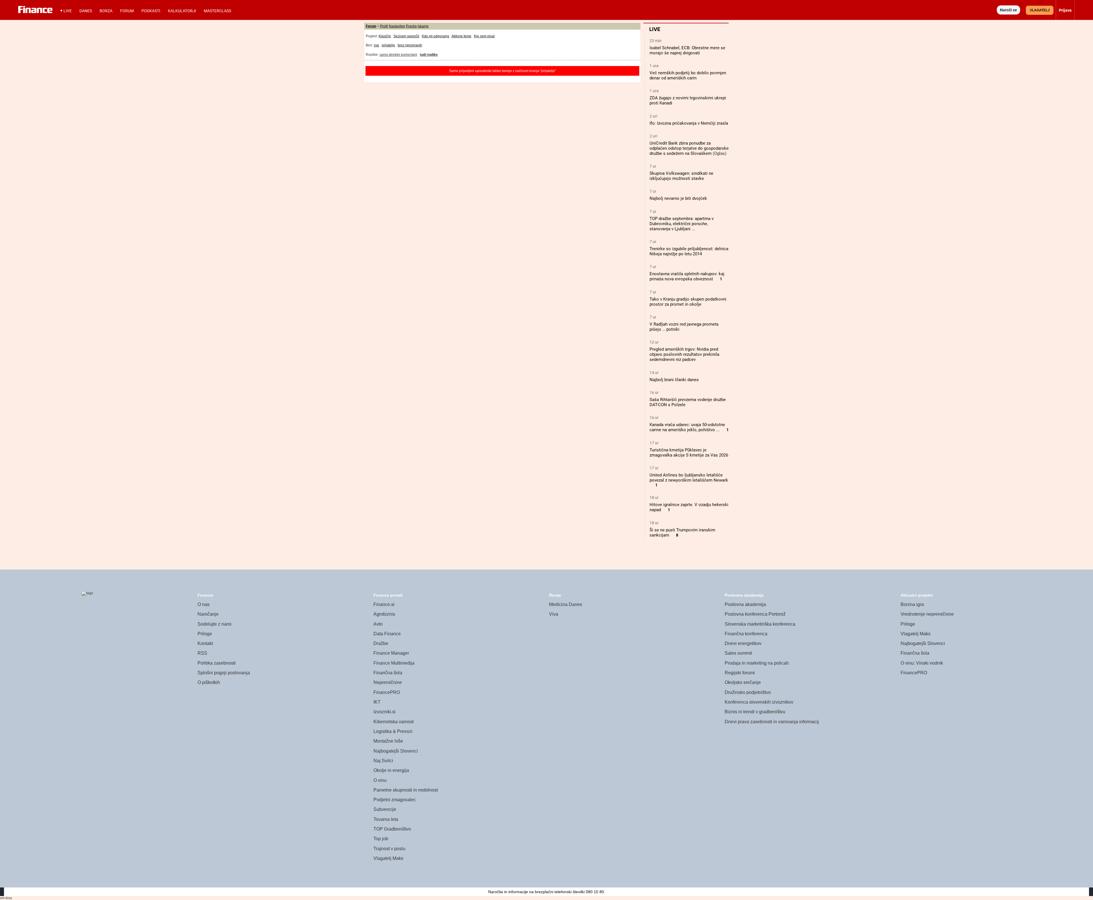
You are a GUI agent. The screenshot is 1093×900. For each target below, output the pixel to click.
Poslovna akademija (745, 604)
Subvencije (384, 809)
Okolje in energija (391, 770)
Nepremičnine (387, 682)
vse (376, 45)
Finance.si (384, 604)
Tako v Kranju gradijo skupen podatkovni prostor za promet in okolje (688, 302)
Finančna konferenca (746, 633)
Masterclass (217, 11)
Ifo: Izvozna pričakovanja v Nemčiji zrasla (689, 123)
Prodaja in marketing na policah (757, 663)
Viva (553, 614)
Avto (378, 624)
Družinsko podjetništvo (748, 692)
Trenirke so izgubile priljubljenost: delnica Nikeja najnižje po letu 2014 (689, 251)
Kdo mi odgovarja (435, 36)
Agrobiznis (384, 614)
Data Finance (387, 633)
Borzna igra (912, 604)
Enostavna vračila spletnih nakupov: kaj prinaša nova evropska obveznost (687, 276)
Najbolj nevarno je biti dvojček (678, 198)
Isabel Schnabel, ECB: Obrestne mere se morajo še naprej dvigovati (687, 50)
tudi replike (429, 55)
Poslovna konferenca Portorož (755, 614)
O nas (203, 604)
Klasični (385, 36)
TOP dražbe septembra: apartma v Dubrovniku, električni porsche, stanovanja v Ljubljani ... (682, 223)
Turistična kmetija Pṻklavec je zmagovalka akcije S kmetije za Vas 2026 (689, 452)
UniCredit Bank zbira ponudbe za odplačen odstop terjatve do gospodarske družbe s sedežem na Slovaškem (689, 148)
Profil (384, 26)
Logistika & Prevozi (392, 731)
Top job (380, 838)
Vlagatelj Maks (388, 858)
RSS (202, 653)
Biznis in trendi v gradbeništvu (755, 711)
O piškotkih (209, 682)
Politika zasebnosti (217, 663)
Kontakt (205, 643)
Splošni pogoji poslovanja (224, 672)
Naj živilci (383, 760)
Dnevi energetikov (743, 643)
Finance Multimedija (393, 663)
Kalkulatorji (182, 11)
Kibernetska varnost (393, 721)
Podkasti (150, 11)
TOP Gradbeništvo (392, 829)
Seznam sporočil (406, 36)
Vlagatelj (1040, 10)
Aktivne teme (461, 36)
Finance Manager (391, 653)
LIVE (67, 11)
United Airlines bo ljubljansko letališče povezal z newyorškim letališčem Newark (689, 477)
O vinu (380, 780)
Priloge (205, 633)
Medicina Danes (565, 604)
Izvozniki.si (384, 711)
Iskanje (423, 26)
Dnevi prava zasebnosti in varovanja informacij (772, 721)
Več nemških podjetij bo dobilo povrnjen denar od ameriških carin (688, 75)
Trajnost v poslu (389, 848)
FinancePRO (386, 692)
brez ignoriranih (410, 45)
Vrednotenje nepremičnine (927, 614)
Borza (106, 11)
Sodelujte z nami (214, 624)
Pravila (411, 26)
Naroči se (1008, 10)
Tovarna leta (385, 819)
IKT (377, 702)
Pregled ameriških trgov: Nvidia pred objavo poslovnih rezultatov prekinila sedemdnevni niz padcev (684, 354)
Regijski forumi (740, 672)
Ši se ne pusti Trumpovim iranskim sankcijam (682, 532)
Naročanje (208, 614)
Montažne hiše (388, 741)
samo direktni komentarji (398, 55)
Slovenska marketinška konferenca (760, 624)
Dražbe (380, 643)
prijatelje (388, 45)
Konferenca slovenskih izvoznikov (759, 702)
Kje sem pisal (484, 36)
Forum (127, 11)
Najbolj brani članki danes (674, 379)
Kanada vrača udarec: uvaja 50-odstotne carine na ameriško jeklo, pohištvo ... (687, 427)
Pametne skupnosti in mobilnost (405, 790)
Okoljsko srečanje (743, 682)
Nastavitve (397, 26)
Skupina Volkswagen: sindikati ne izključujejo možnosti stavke (681, 176)
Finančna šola (387, 672)
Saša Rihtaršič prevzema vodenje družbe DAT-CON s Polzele (688, 402)
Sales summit (738, 653)
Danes (85, 11)
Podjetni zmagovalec (394, 799)
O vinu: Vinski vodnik (922, 663)
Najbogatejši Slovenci (395, 751)
